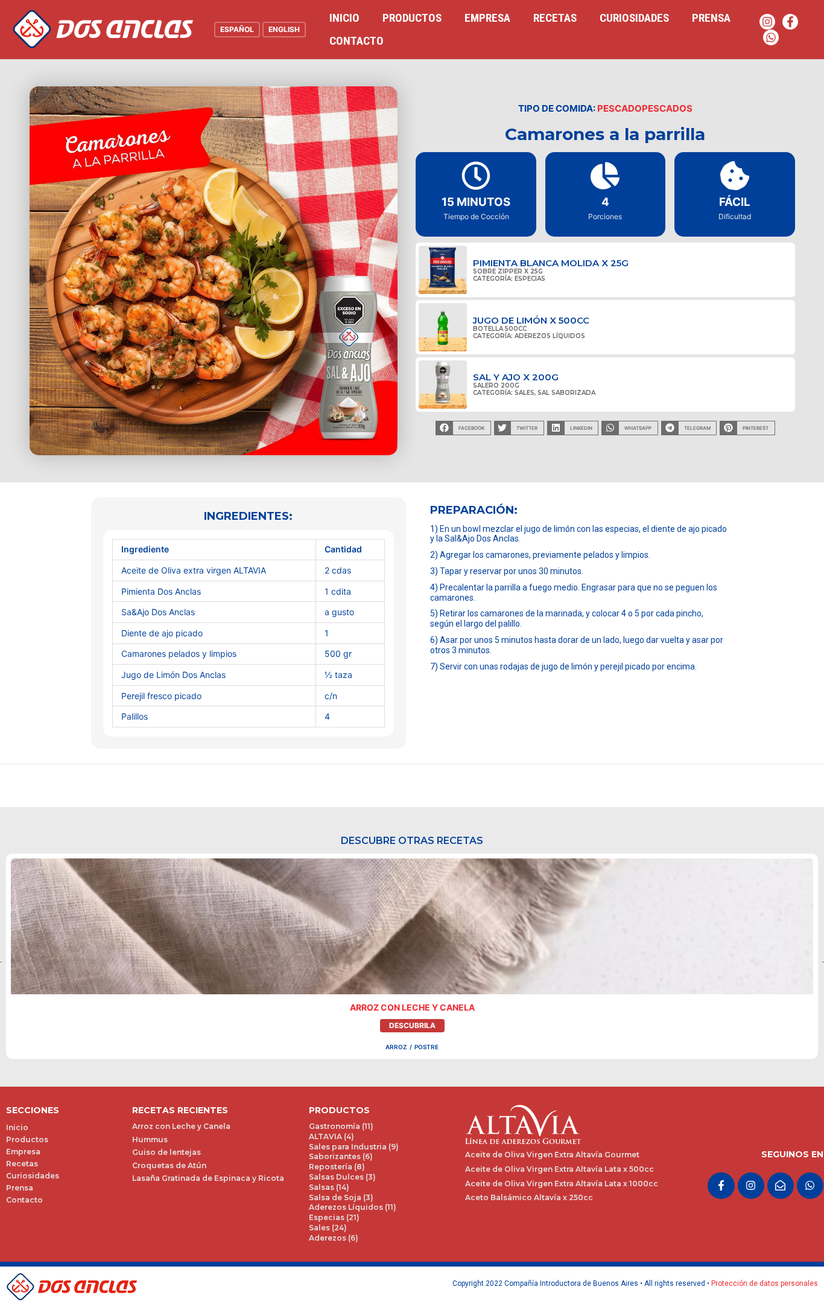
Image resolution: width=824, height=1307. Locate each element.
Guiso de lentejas (166, 1152)
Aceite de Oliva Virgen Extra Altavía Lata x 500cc (559, 1169)
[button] (463, 428)
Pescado (619, 108)
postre (426, 1046)
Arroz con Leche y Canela (412, 1007)
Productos (412, 18)
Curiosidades (634, 18)
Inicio (344, 18)
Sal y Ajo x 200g (516, 377)
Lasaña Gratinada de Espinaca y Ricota (208, 1178)
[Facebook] (790, 22)
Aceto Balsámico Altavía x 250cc (529, 1197)
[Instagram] (767, 22)
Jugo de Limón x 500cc (531, 320)
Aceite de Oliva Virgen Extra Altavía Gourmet (552, 1154)
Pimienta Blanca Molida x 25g (551, 263)
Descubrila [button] (412, 1025)
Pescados (667, 108)
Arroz (396, 1046)
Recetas (555, 18)
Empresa (487, 18)
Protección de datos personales (764, 1283)
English (284, 29)
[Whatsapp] (771, 37)
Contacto (356, 41)
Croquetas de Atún (169, 1165)
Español (237, 29)
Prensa (711, 18)
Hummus (150, 1139)
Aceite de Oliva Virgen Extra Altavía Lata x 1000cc (561, 1183)
